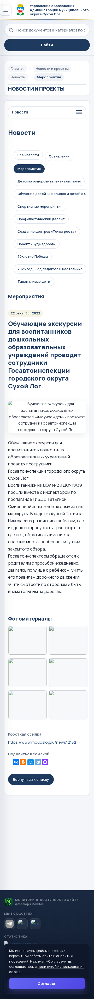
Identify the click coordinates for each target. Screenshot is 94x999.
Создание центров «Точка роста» (46, 231)
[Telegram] (38, 762)
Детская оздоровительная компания (49, 181)
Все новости (28, 155)
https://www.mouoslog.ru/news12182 (42, 742)
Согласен (47, 983)
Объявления (59, 156)
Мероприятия (29, 168)
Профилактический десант (41, 219)
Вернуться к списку (31, 779)
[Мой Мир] (30, 762)
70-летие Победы (32, 256)
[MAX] (45, 762)
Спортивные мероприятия (39, 206)
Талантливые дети (33, 281)
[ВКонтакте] (16, 762)
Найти (47, 44)
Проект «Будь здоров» (36, 244)
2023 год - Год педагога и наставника (50, 269)
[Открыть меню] (5, 10)
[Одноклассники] (23, 762)
